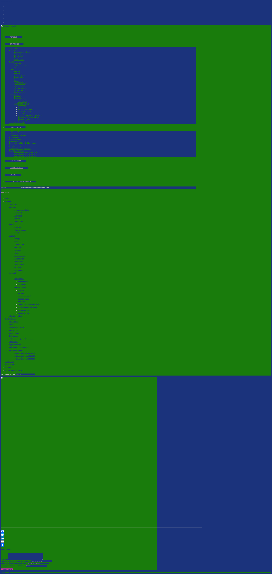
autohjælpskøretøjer (16, 327)
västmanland (18, 261)
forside (7, 198)
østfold (16, 233)
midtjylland (18, 213)
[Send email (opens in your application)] (8, 18)
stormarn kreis (23, 313)
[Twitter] (79, 534)
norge (11, 224)
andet (11, 324)
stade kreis (22, 284)
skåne (16, 253)
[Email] (79, 541)
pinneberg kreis (23, 299)
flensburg (21, 290)
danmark (12, 207)
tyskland (12, 273)
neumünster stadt (24, 296)
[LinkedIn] (79, 538)
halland (16, 241)
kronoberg (17, 250)
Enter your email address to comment (14, 563)
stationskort (13, 204)
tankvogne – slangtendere (18, 347)
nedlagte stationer (16, 350)
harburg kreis (23, 281)
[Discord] (8, 22)
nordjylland (18, 216)
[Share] (79, 545)
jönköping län (19, 244)
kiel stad (21, 293)
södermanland (19, 259)
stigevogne (13, 342)
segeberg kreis (23, 310)
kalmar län (17, 247)
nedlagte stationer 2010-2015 (24, 359)
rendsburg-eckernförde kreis (28, 304)
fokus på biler (10, 365)
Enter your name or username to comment (16, 561)
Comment (4, 559)
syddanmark (18, 221)
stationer (8, 201)
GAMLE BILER (10, 319)
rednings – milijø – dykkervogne (21, 339)
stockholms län (19, 256)
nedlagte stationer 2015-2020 (24, 356)
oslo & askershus (20, 230)
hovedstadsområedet (21, 210)
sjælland (17, 218)
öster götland (18, 270)
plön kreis (21, 302)
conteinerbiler (14, 333)
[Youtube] (8, 14)
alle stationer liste (15, 316)
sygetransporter (15, 345)
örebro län (17, 267)
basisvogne (13, 330)
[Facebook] (8, 6)
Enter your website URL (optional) (13, 566)
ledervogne (13, 336)
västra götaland (19, 264)
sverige (12, 236)
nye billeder (9, 362)
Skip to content (6, 1)
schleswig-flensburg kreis (27, 307)
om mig (8, 367)
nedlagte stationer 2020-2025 (24, 353)
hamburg (17, 276)
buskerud (17, 227)
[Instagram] (8, 10)
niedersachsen (19, 279)
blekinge (17, 239)
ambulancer (13, 322)
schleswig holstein (20, 287)
